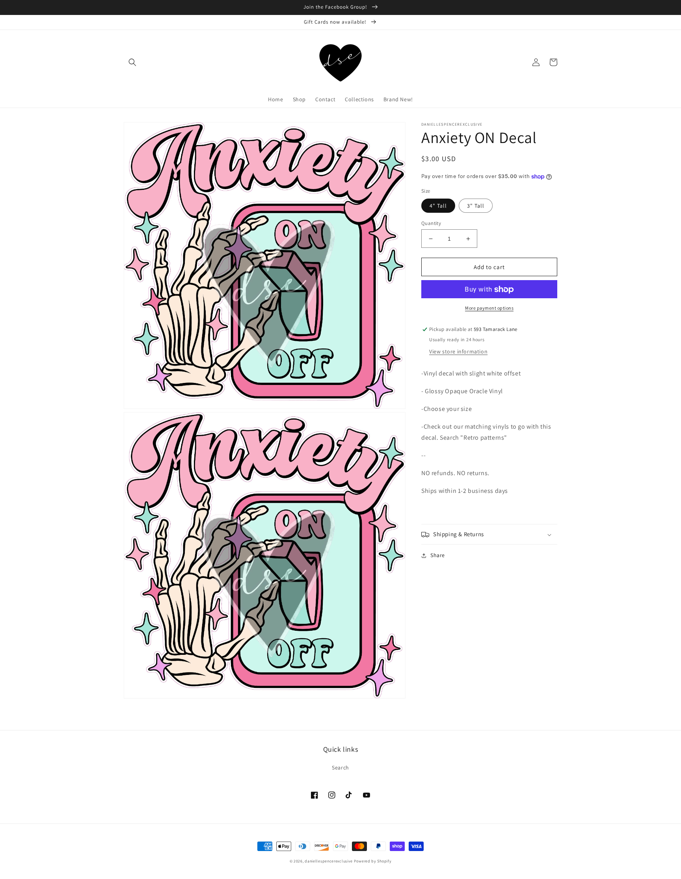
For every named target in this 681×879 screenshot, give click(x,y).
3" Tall (475, 205)
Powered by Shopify (373, 861)
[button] (132, 62)
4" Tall (438, 205)
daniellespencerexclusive (329, 861)
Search (340, 767)
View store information (458, 351)
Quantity (431, 223)
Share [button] (437, 555)
